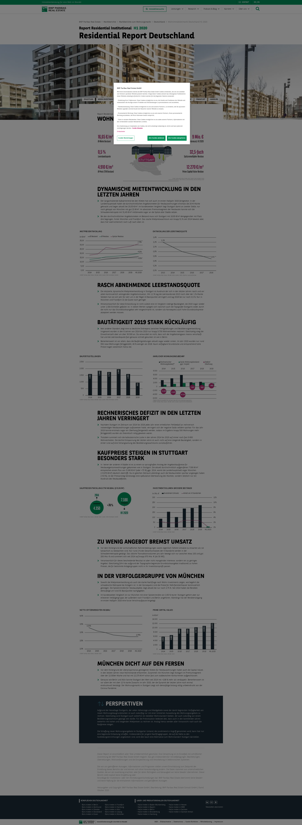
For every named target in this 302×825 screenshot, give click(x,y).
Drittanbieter (121, 131)
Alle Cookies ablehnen (156, 138)
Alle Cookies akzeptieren (176, 138)
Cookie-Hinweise (137, 128)
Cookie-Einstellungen (125, 138)
